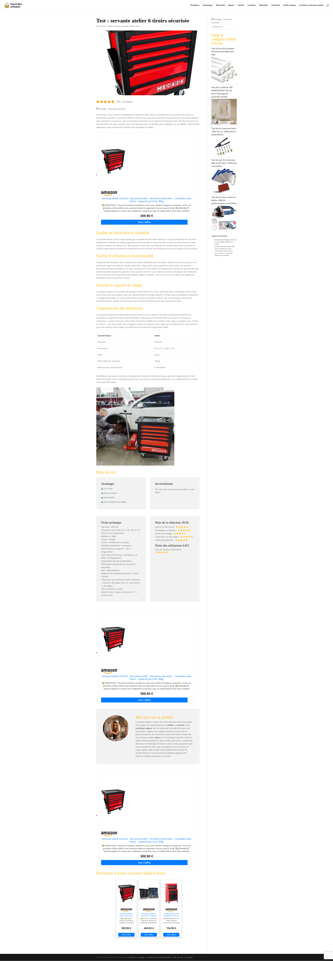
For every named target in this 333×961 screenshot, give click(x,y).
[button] (111, 109)
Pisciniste (275, 5)
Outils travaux (289, 5)
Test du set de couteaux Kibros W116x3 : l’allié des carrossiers (224, 163)
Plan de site (177, 957)
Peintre (241, 5)
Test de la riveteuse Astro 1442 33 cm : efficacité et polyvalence (223, 131)
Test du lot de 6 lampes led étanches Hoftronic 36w (222, 51)
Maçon (231, 5)
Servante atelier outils (130, 26)
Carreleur (252, 5)
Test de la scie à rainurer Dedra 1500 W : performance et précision (223, 200)
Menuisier (263, 5)
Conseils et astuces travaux (311, 5)
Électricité (220, 5)
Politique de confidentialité (158, 957)
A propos (189, 957)
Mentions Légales (137, 957)
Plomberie (194, 5)
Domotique (208, 5)
